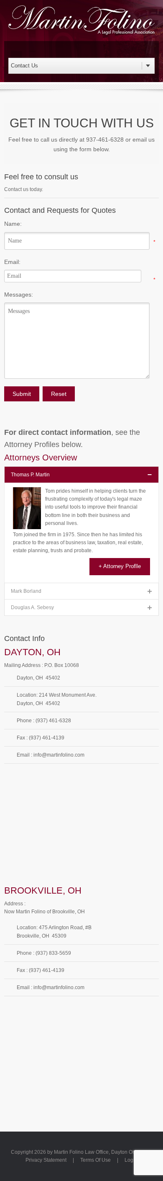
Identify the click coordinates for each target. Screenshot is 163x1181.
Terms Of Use (95, 1160)
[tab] (81, 474)
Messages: (18, 294)
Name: (13, 223)
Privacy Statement (45, 1160)
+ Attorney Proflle (120, 566)
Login (131, 1160)
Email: (12, 261)
